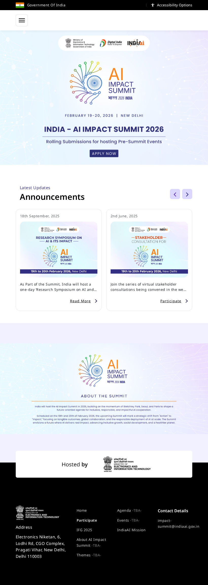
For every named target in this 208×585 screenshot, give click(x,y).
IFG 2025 (84, 529)
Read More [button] (80, 300)
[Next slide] (187, 194)
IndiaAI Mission (131, 529)
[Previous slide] (175, 194)
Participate (87, 520)
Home (82, 510)
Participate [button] (170, 300)
